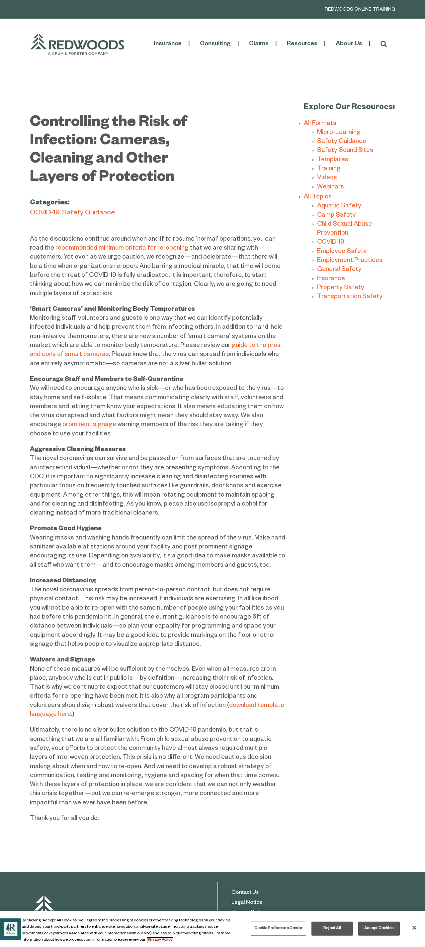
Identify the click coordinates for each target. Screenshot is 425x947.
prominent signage (89, 425)
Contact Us (245, 893)
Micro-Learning (339, 133)
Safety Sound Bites (345, 151)
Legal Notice (246, 903)
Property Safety (340, 288)
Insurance (331, 279)
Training (329, 169)
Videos (327, 178)
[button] (384, 44)
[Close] (414, 927)
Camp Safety (336, 215)
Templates (332, 160)
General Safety (339, 270)
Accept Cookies (379, 928)
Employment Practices (349, 261)
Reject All (332, 928)
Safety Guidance (88, 213)
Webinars (330, 187)
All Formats (320, 124)
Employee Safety (342, 252)
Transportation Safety (349, 297)
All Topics (318, 197)
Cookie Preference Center (278, 928)
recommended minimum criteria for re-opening (122, 248)
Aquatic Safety (339, 206)
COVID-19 (44, 213)
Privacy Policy (160, 940)
